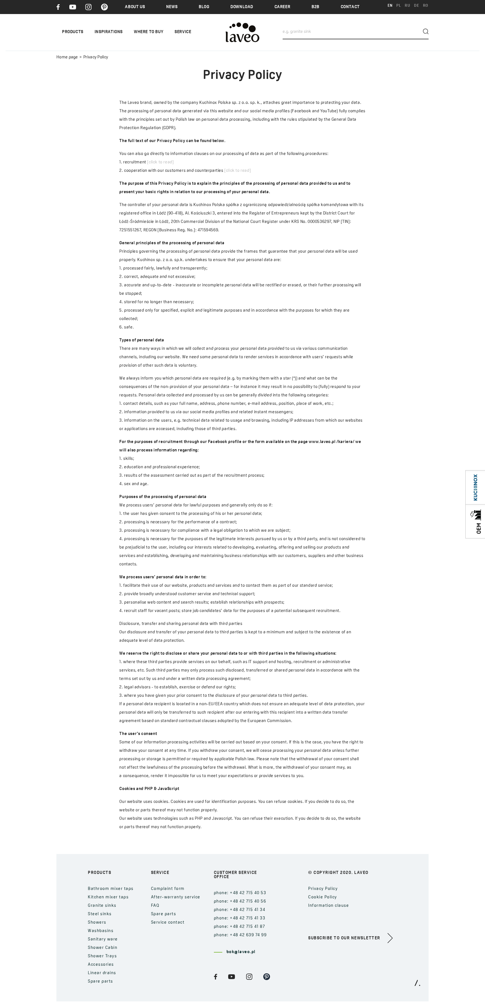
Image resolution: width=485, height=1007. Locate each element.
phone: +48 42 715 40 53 (240, 893)
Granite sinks (102, 906)
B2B (315, 7)
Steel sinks (100, 914)
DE (416, 6)
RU (407, 6)
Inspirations (109, 32)
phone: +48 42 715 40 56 (240, 901)
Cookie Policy (322, 897)
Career (282, 7)
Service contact (168, 923)
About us (135, 7)
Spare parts (100, 981)
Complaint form (168, 889)
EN (390, 6)
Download (241, 7)
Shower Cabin (102, 948)
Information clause (328, 906)
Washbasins (100, 931)
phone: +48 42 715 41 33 (240, 918)
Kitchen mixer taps (108, 897)
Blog (204, 7)
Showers (97, 923)
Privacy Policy (323, 889)
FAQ (155, 906)
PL (398, 6)
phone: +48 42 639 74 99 (240, 935)
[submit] (426, 31)
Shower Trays (102, 956)
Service (183, 32)
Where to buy (148, 32)
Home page (67, 57)
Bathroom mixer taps (111, 889)
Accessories (101, 965)
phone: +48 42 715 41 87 (239, 927)
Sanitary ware (103, 939)
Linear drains (102, 973)
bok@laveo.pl (241, 952)
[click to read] (160, 162)
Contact (350, 7)
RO (425, 6)
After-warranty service (175, 897)
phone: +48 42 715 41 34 (240, 910)
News (171, 7)
